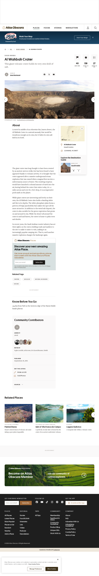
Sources (17, 384)
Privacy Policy (70, 529)
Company (69, 511)
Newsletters (24, 534)
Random (8, 528)
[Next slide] (94, 99)
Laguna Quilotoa (74, 427)
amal (16, 335)
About (67, 515)
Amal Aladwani (15, 75)
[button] (77, 57)
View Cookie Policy (34, 564)
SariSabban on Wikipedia (25, 120)
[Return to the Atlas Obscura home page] (13, 27)
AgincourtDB (18, 350)
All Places (8, 515)
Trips (37, 511)
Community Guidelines (54, 523)
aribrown (27, 350)
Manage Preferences (36, 569)
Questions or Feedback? (49, 549)
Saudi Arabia (75, 166)
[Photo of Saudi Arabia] (65, 168)
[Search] (95, 27)
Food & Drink (24, 518)
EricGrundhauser (37, 350)
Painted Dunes (11, 427)
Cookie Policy (70, 532)
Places (7, 511)
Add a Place (9, 534)
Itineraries (23, 521)
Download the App (78, 503)
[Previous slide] (5, 99)
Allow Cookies (51, 569)
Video (22, 528)
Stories (22, 515)
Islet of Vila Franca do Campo (48, 427)
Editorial (24, 511)
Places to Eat (9, 524)
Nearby (7, 531)
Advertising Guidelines (69, 525)
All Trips (38, 515)
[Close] (58, 559)
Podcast (23, 531)
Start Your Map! (82, 37)
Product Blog (55, 527)
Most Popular (10, 521)
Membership (55, 515)
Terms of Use (23, 267)
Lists (21, 524)
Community (55, 511)
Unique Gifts (54, 530)
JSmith (46, 350)
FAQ (66, 518)
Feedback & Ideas (55, 519)
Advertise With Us (72, 521)
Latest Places (10, 518)
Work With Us (55, 533)
